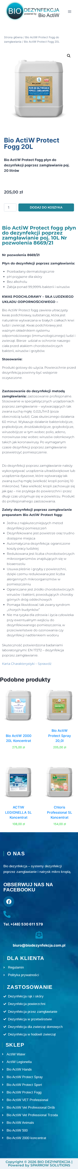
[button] (68, 55)
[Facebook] (8, 901)
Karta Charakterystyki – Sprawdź (26, 664)
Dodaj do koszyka (46, 207)
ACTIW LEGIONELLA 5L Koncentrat (18, 812)
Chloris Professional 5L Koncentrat (59, 812)
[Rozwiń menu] (69, 12)
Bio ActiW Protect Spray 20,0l (59, 736)
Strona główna (13, 37)
